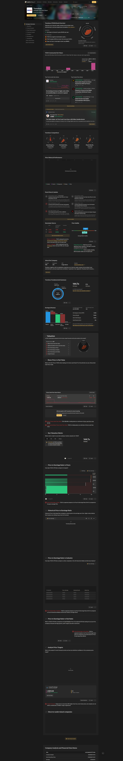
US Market (49, 245)
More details (71, 27)
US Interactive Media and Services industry (57, 240)
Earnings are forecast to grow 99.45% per (58, 32)
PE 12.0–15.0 (82, 588)
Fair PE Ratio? (67, 623)
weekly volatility (91, 250)
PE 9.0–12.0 (74, 588)
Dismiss (64, 415)
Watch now (59, 415)
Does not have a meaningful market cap (58, 41)
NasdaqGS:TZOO (50, 548)
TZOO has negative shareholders (56, 36)
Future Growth (30, 28)
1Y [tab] (88, 518)
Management (29, 36)
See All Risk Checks (49, 44)
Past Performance (30, 30)
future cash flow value (88, 421)
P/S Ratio (88, 286)
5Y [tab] (94, 518)
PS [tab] (51, 438)
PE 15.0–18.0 (90, 588)
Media (31, 5)
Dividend (28, 34)
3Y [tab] (91, 518)
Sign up (94, 2)
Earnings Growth (94, 474)
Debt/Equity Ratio (77, 320)
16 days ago (93, 112)
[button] (84, 6)
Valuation (28, 26)
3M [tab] (86, 518)
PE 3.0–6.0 (57, 588)
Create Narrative (93, 52)
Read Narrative (57, 98)
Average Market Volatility (83, 235)
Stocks (28, 5)
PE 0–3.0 (49, 588)
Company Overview (30, 24)
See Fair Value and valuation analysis (81, 290)
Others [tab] (60, 438)
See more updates (71, 219)
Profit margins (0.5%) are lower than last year (59, 39)
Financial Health (30, 32)
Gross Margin (76, 315)
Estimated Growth (77, 591)
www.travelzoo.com (79, 264)
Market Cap (87, 591)
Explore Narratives (49, 406)
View (94, 17)
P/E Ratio (75, 286)
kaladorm (51, 95)
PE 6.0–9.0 (65, 588)
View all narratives (70, 106)
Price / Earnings (65, 591)
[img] (71, 401)
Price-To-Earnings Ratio (57, 443)
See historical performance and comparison (83, 325)
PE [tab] (47, 438)
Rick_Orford (60, 114)
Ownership (29, 38)
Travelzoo (51, 80)
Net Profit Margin (77, 317)
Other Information (30, 40)
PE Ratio (85, 447)
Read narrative (91, 124)
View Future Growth (72, 741)
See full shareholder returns (57, 235)
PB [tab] (55, 438)
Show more (48, 272)
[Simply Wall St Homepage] (30, 2)
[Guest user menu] (97, 2)
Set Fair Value (92, 392)
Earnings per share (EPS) (78, 312)
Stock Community (30, 42)
